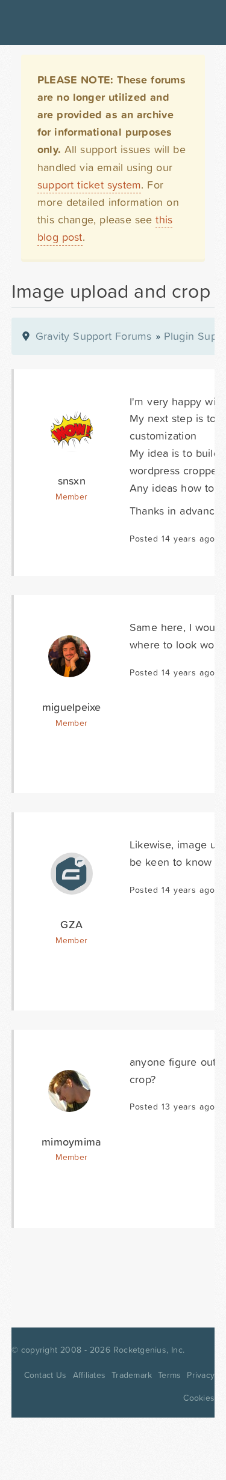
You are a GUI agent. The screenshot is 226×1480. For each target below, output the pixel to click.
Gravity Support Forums (94, 336)
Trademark (131, 1375)
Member (71, 497)
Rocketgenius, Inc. (148, 1350)
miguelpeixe (71, 707)
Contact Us (45, 1375)
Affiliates (89, 1375)
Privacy (201, 1375)
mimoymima (71, 1142)
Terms (169, 1375)
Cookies (199, 1398)
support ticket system (89, 185)
